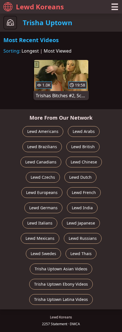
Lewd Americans (42, 131)
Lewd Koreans (40, 6)
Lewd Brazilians (42, 146)
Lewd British (83, 146)
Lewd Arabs (84, 131)
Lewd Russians (83, 238)
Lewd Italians (39, 223)
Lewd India (82, 207)
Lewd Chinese (84, 162)
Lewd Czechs (43, 177)
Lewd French (84, 192)
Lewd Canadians (40, 162)
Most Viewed (57, 51)
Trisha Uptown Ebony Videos (61, 284)
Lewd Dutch (80, 177)
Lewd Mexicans (40, 238)
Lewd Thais (81, 253)
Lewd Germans (43, 207)
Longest (30, 51)
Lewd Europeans (42, 192)
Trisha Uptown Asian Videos (61, 268)
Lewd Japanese (81, 223)
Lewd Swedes (43, 253)
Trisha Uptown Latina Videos (61, 299)
